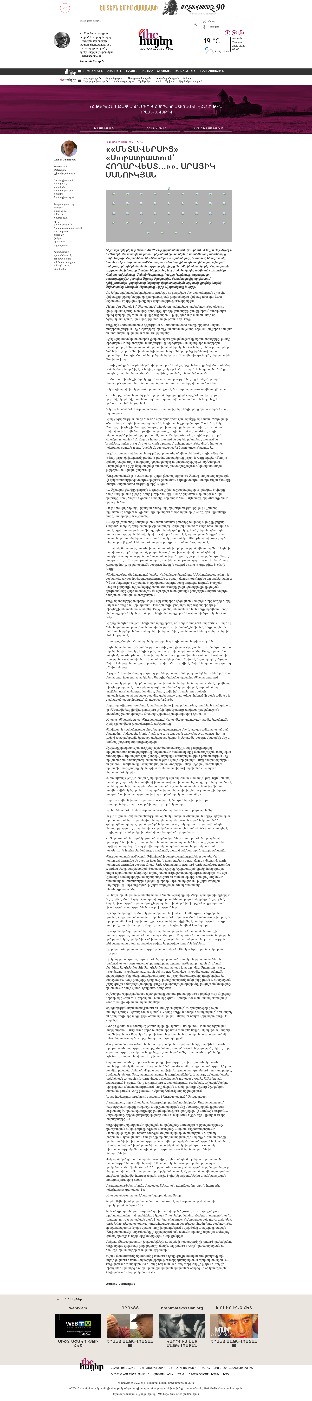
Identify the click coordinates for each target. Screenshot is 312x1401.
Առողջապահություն (139, 78)
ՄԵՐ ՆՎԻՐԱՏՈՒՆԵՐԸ (183, 1368)
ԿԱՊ (226, 1374)
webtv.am (78, 1308)
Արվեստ (169, 81)
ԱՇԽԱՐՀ (147, 72)
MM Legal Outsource (170, 1394)
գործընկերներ (70, 1299)
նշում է (186, 1211)
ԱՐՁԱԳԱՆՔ (111, 142)
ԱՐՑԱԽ (131, 72)
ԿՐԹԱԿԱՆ (164, 72)
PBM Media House (215, 1388)
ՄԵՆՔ (181, 1374)
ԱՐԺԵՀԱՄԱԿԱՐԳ (212, 72)
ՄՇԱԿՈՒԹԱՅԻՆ (185, 72)
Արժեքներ (144, 81)
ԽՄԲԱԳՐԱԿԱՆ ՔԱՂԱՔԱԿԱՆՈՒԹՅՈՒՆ (227, 1368)
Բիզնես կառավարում (190, 81)
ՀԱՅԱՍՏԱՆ (114, 72)
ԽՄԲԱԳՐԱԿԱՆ (93, 72)
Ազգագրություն (92, 78)
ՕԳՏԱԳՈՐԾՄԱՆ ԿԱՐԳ (204, 1374)
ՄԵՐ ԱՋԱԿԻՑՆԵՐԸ (156, 128)
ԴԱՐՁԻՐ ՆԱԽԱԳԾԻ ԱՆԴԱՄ (208, 128)
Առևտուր (188, 78)
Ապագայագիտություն (95, 81)
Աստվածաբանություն (167, 78)
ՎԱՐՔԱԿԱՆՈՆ (163, 1374)
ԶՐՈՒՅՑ (130, 1308)
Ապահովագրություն (123, 81)
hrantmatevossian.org (182, 1308)
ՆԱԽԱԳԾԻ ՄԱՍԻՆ (104, 128)
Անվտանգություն (114, 78)
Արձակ (157, 81)
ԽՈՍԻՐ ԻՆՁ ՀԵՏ (234, 1308)
